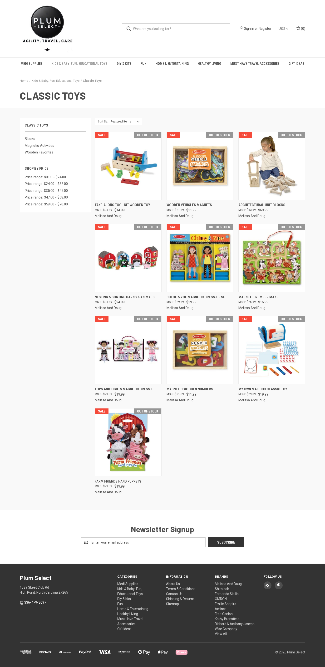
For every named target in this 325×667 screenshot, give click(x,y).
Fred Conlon (224, 614)
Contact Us (174, 594)
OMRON (221, 599)
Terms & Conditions (180, 589)
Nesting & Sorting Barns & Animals (125, 297)
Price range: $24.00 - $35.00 (46, 184)
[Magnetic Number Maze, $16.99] (271, 258)
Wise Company (226, 629)
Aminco (221, 609)
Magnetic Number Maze (258, 297)
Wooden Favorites (39, 152)
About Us (173, 584)
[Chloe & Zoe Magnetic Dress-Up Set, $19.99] (199, 258)
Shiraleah (222, 589)
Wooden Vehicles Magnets (189, 205)
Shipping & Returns (180, 599)
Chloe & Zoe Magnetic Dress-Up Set (197, 297)
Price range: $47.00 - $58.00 (46, 197)
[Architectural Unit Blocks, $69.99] (271, 166)
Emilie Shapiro (225, 604)
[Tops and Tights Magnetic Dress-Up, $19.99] (128, 350)
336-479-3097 (35, 602)
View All (221, 634)
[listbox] (126, 121)
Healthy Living (209, 64)
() (302, 29)
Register (265, 29)
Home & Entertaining (172, 64)
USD (282, 29)
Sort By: (103, 121)
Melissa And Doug (228, 584)
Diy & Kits (124, 64)
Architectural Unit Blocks (261, 205)
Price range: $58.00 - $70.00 (46, 204)
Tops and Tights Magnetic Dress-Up (125, 389)
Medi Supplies (32, 64)
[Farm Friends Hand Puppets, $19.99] (128, 442)
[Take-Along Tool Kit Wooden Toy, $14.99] (128, 166)
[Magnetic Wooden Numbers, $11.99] (199, 350)
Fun (144, 64)
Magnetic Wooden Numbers (190, 389)
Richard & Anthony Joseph (235, 624)
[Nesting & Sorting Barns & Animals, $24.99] (128, 258)
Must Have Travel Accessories (255, 64)
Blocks (30, 139)
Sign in (249, 29)
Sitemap (172, 604)
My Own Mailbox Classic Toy (262, 389)
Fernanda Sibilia (227, 594)
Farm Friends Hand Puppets (118, 481)
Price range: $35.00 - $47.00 (46, 190)
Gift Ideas (296, 64)
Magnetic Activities (39, 145)
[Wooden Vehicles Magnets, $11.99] (199, 166)
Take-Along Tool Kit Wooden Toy (122, 205)
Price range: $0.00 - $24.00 (45, 177)
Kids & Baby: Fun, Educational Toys (80, 64)
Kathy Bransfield (227, 619)
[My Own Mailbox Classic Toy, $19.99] (271, 350)
